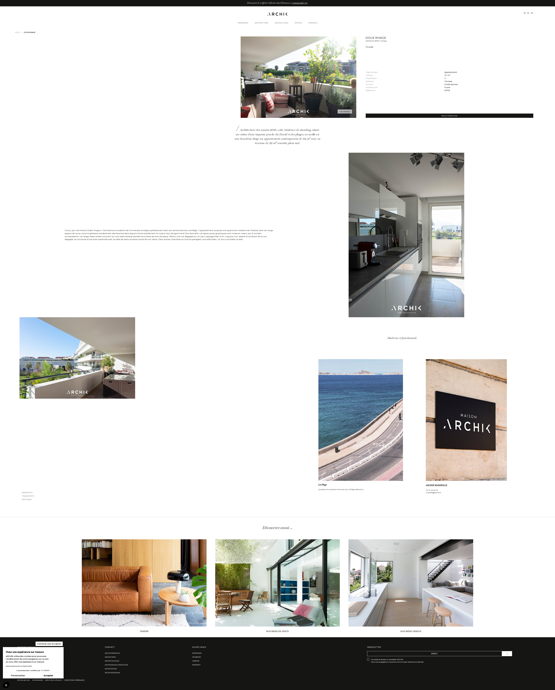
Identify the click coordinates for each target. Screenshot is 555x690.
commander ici (299, 3)
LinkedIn (195, 661)
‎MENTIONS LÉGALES (53, 680)
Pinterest (196, 665)
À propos (312, 23)
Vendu (17, 32)
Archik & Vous (281, 23)
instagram (196, 653)
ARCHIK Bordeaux (112, 673)
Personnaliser (18, 675)
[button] (6, 685)
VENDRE (144, 631)
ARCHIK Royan (111, 669)
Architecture (261, 23)
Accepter (48, 675)
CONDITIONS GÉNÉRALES (74, 680)
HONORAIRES (38, 680)
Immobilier (243, 23)
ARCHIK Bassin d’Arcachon (116, 665)
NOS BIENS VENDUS (410, 631)
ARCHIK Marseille (112, 653)
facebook (196, 657)
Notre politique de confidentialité (19, 666)
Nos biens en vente (277, 631)
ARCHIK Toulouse (112, 661)
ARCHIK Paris (110, 657)
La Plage (322, 485)
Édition (298, 23)
